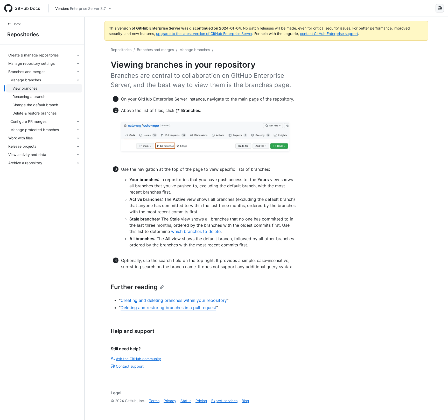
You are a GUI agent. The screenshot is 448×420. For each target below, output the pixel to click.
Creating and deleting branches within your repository (174, 300)
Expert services (224, 400)
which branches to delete (196, 231)
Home (16, 24)
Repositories (23, 34)
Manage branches (194, 49)
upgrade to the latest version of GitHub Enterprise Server (204, 33)
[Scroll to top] (436, 408)
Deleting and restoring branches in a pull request (168, 307)
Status (185, 400)
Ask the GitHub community (138, 359)
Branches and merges (155, 49)
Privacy (170, 400)
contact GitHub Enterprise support (329, 33)
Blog (245, 400)
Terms (154, 400)
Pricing (201, 400)
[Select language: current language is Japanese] (440, 8)
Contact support (130, 366)
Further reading (134, 287)
